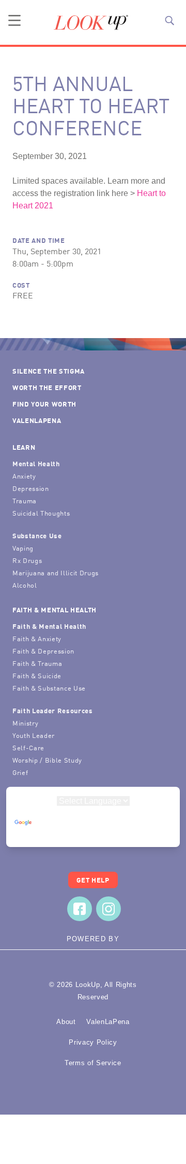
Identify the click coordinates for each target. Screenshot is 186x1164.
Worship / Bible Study (47, 760)
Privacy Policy (93, 1042)
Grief (20, 772)
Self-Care (28, 747)
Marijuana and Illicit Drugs (55, 572)
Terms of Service (93, 1063)
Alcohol (24, 585)
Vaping (23, 548)
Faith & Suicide (36, 675)
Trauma (24, 500)
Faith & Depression (43, 651)
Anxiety (24, 476)
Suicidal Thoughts (41, 513)
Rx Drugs (27, 560)
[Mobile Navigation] (14, 20)
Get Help (92, 880)
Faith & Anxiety (36, 638)
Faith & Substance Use (49, 688)
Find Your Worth (44, 404)
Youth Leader (33, 735)
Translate (93, 832)
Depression (30, 488)
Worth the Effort (47, 387)
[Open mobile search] (169, 20)
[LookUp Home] (91, 22)
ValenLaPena (36, 420)
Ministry (25, 723)
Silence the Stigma (48, 371)
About (65, 1022)
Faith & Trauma (37, 663)
